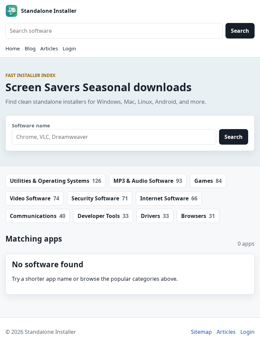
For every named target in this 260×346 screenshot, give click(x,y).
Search (240, 30)
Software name (31, 125)
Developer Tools (103, 216)
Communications (37, 216)
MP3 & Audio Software (147, 180)
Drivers (155, 216)
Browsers (198, 216)
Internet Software (168, 198)
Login (69, 48)
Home (12, 48)
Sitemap (201, 332)
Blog (30, 48)
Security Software (99, 198)
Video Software (34, 198)
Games (208, 180)
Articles (49, 48)
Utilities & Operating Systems (55, 180)
